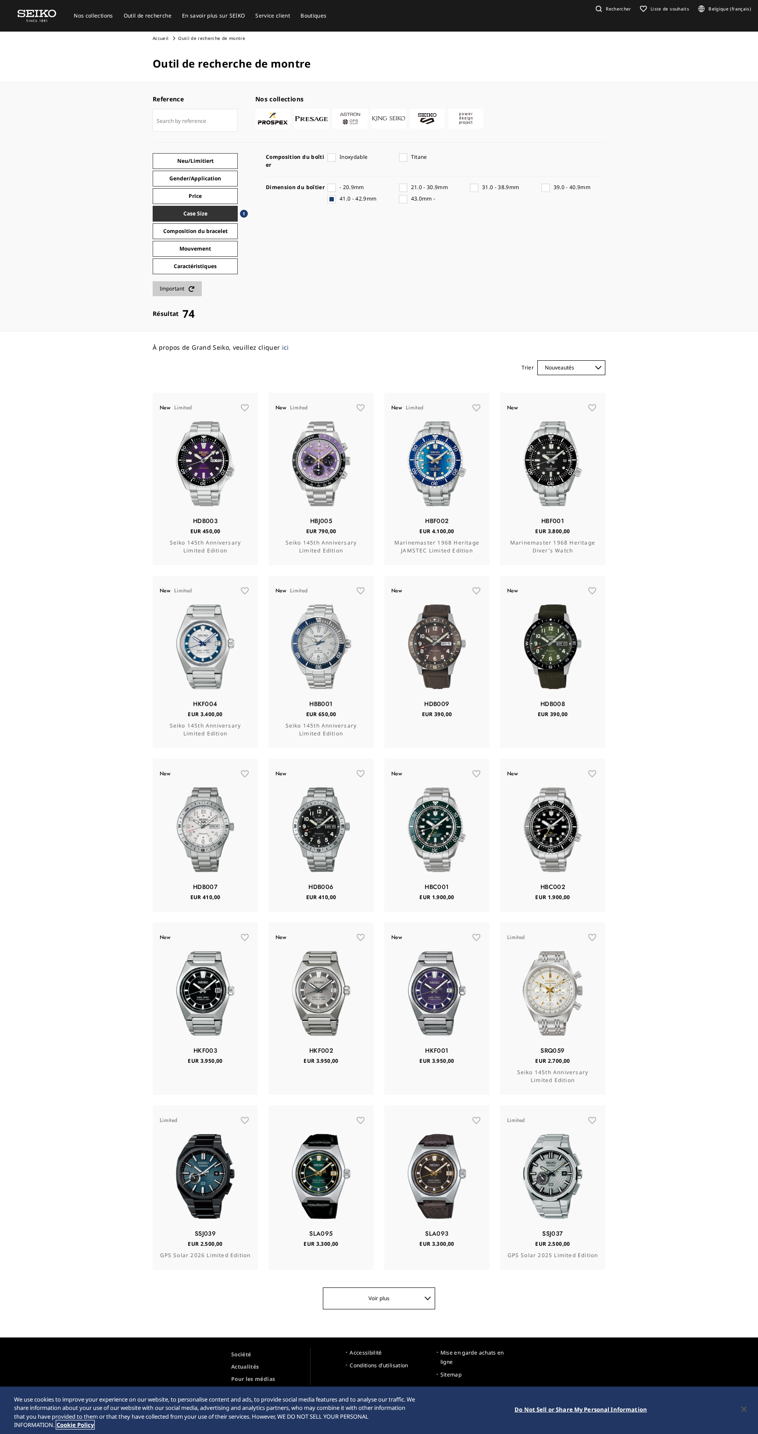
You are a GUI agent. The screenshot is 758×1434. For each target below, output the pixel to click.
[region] (379, 1410)
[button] (612, 9)
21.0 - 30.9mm (429, 187)
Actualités (245, 1366)
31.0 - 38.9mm (500, 187)
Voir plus (379, 1298)
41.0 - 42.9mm (358, 198)
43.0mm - (423, 198)
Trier (528, 367)
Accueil (160, 38)
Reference (168, 99)
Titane (419, 157)
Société (241, 1354)
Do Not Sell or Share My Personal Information (581, 1409)
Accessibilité (366, 1352)
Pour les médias (253, 1379)
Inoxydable (354, 157)
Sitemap (450, 1374)
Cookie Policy (75, 1425)
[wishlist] (245, 408)
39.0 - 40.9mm (572, 187)
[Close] (744, 1409)
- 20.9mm (352, 187)
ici (285, 347)
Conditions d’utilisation (379, 1365)
